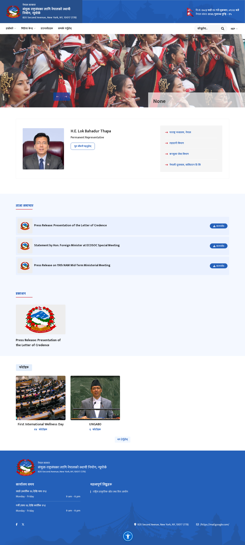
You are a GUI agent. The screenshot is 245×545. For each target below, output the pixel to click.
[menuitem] (48, 497)
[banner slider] (122, 70)
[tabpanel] (122, 404)
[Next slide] (66, 96)
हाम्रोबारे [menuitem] (9, 29)
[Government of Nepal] (13, 11)
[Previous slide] (57, 96)
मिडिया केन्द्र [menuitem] (27, 29)
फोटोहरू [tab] (24, 367)
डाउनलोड (220, 226)
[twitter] (23, 524)
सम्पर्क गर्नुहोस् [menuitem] (65, 29)
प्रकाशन (21, 293)
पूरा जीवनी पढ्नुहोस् (82, 146)
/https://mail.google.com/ (214, 525)
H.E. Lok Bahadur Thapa (91, 131)
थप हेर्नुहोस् (122, 439)
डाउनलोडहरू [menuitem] (47, 29)
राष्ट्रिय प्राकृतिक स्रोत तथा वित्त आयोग (110, 491)
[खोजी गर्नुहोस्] (222, 28)
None (107, 101)
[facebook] (17, 524)
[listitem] (41, 404)
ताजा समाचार (24, 205)
